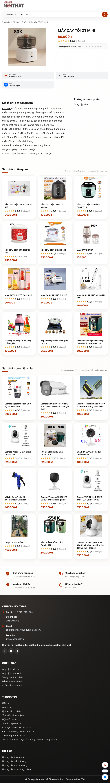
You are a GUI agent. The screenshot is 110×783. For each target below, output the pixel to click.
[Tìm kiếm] (105, 14)
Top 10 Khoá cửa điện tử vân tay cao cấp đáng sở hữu (29, 739)
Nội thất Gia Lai (10, 719)
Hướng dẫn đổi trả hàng (14, 761)
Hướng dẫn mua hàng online (16, 769)
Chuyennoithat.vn (15, 639)
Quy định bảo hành (11, 673)
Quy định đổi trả (10, 669)
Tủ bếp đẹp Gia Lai (11, 723)
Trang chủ (6, 22)
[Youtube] (11, 651)
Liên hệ (5, 703)
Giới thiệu (7, 707)
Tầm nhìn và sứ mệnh (13, 715)
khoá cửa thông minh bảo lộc (36, 153)
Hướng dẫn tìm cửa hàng (14, 765)
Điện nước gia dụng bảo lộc (37, 145)
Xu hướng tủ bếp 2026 (13, 735)
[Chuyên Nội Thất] (4, 651)
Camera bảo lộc (27, 149)
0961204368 (12, 620)
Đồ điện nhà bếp (20, 22)
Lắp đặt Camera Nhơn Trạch (16, 727)
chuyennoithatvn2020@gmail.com (23, 629)
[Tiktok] (17, 651)
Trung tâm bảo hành (12, 677)
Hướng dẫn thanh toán (13, 757)
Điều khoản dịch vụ (12, 681)
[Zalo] (105, 771)
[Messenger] (105, 777)
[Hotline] (105, 765)
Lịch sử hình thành (11, 711)
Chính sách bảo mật (12, 685)
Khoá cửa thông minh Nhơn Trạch (19, 731)
